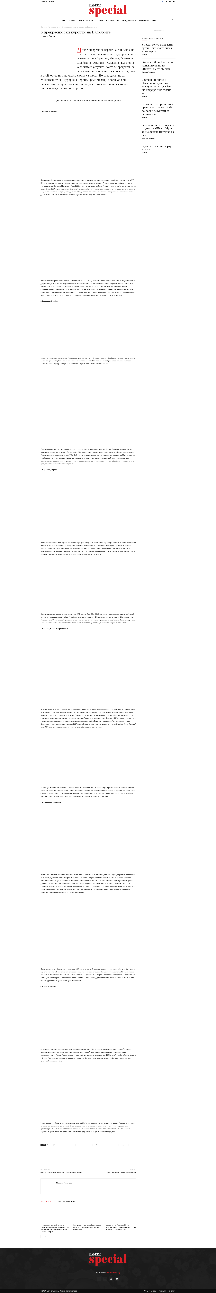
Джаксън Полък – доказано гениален (121, 1172)
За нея (62, 20)
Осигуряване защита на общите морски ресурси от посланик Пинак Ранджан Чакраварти (87, 1227)
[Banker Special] (108, 10)
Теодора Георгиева (148, 72)
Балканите (57, 1145)
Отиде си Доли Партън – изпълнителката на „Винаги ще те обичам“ (157, 65)
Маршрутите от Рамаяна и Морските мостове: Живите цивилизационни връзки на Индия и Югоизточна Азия (121, 1227)
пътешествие (108, 1145)
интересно (80, 1145)
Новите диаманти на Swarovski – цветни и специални (61, 1172)
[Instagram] (170, 1)
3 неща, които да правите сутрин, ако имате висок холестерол (157, 47)
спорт (131, 1145)
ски (116, 1145)
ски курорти (123, 1145)
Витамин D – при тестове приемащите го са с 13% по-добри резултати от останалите (157, 109)
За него (72, 20)
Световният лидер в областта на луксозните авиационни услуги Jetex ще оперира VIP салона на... (157, 86)
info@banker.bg (113, 1272)
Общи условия (150, 1291)
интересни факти (69, 1145)
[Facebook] (162, 1)
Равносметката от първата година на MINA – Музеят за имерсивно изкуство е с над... (158, 130)
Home (43, 27)
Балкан (49, 1145)
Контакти (52, 1)
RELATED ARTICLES (47, 1202)
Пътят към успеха (87, 20)
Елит (101, 20)
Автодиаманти (129, 20)
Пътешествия (112, 20)
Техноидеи (144, 20)
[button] (173, 20)
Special (144, 54)
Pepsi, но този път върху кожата (156, 147)
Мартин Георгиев (49, 36)
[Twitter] (174, 1)
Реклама (43, 1)
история (88, 1145)
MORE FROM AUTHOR (66, 1202)
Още (154, 20)
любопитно (97, 1145)
